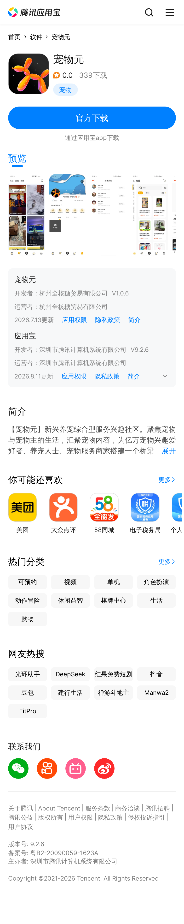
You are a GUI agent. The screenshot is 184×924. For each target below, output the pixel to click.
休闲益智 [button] (70, 600)
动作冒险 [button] (27, 600)
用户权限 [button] (80, 817)
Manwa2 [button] (156, 692)
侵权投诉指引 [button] (146, 817)
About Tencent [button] (59, 808)
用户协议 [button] (20, 826)
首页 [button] (14, 37)
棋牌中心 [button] (113, 600)
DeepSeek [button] (70, 674)
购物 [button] (27, 619)
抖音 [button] (156, 674)
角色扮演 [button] (156, 582)
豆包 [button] (27, 692)
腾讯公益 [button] (20, 817)
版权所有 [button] (50, 817)
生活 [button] (156, 600)
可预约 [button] (27, 582)
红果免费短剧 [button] (113, 674)
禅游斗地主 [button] (113, 692)
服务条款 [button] (97, 808)
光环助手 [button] (27, 674)
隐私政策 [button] (107, 320)
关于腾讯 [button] (20, 808)
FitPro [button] (27, 711)
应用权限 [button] (74, 320)
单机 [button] (113, 582)
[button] (34, 12)
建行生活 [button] (70, 692)
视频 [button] (70, 582)
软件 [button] (36, 37)
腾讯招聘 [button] (157, 808)
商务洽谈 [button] (127, 808)
